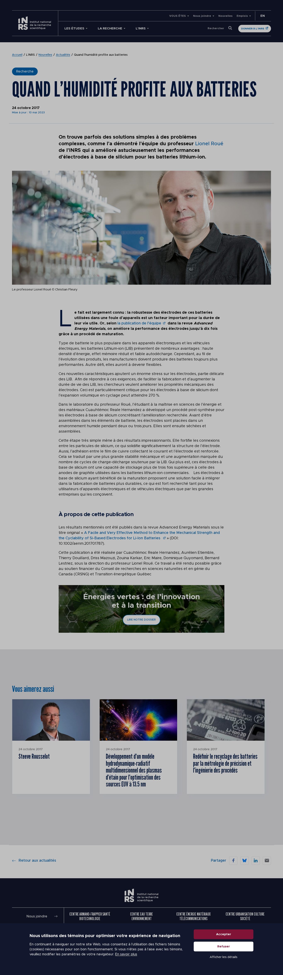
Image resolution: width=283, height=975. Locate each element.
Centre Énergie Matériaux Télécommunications (193, 916)
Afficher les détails (223, 957)
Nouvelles (225, 16)
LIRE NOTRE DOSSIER (141, 619)
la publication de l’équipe (139, 323)
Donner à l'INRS (252, 28)
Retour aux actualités (37, 860)
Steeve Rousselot (34, 756)
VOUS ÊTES (177, 16)
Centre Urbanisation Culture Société (245, 916)
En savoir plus (126, 954)
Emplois (242, 16)
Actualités (63, 54)
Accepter (223, 934)
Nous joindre (202, 16)
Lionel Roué (209, 143)
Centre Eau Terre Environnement (141, 916)
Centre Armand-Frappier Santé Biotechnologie (89, 916)
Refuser (223, 946)
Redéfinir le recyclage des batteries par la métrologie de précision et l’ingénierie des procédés (225, 763)
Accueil (17, 54)
